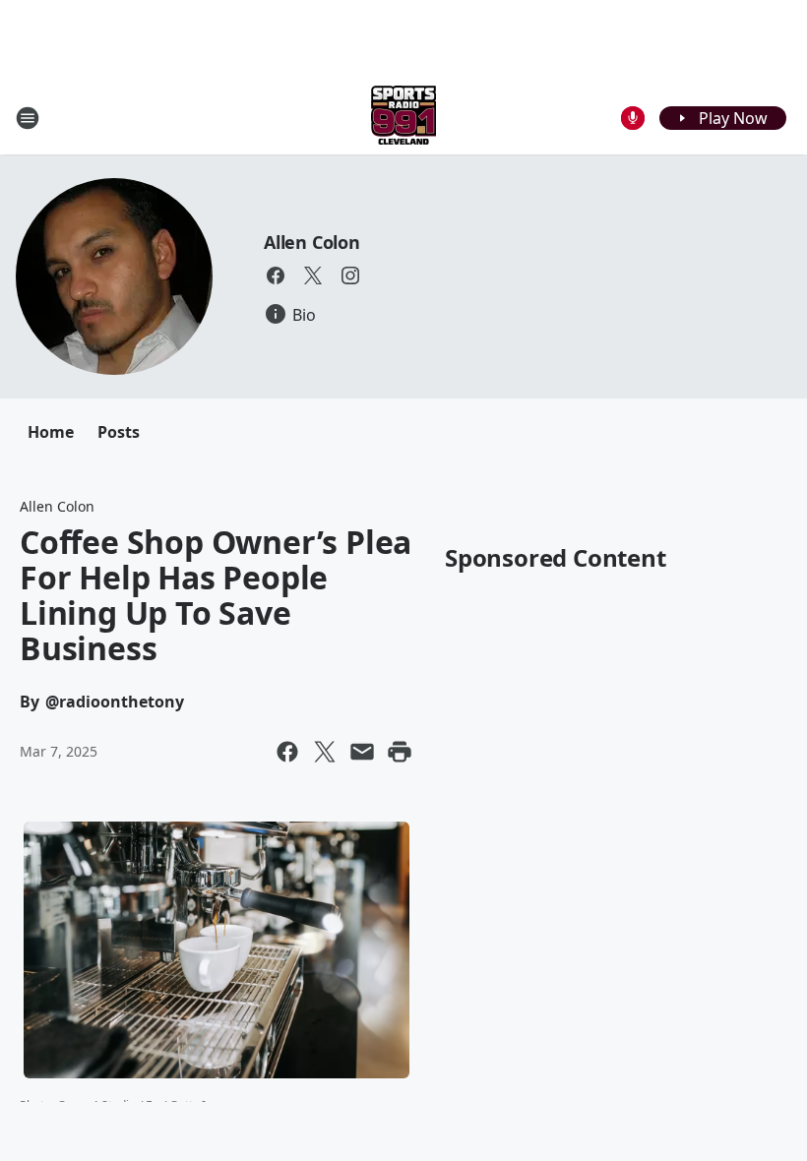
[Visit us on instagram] (350, 275)
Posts (118, 432)
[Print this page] (399, 751)
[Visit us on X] (313, 275)
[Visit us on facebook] (275, 275)
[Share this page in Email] (362, 751)
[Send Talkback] (633, 118)
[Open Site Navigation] (27, 118)
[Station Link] (403, 118)
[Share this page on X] (325, 751)
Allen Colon (312, 242)
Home (51, 432)
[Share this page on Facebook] (287, 751)
